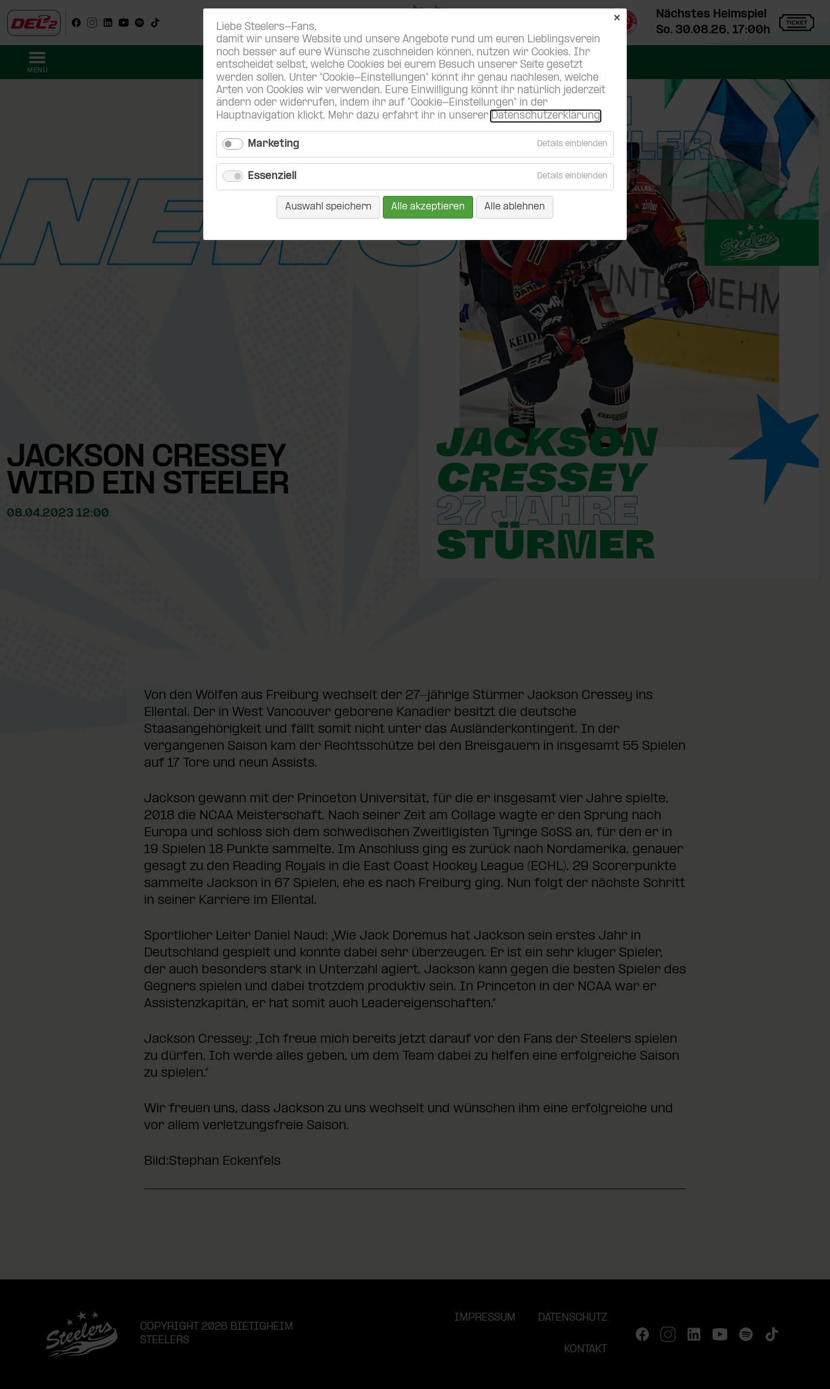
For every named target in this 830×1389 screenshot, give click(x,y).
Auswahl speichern (328, 207)
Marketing (273, 144)
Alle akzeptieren (428, 207)
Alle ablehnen (514, 207)
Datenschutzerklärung (545, 116)
